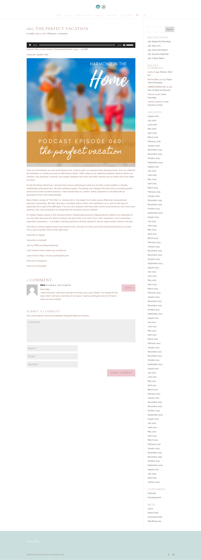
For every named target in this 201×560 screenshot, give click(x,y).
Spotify (40, 55)
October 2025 (154, 158)
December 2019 (155, 453)
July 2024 (152, 221)
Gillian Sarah (43, 555)
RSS (46, 55)
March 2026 (153, 137)
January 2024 (154, 247)
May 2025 (152, 179)
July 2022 (152, 322)
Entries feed (153, 513)
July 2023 (152, 272)
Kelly (32, 33)
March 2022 (153, 339)
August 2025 (153, 167)
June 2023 (152, 276)
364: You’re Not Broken (158, 50)
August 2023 (153, 268)
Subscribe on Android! (36, 240)
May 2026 (152, 129)
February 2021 (154, 394)
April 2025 (152, 183)
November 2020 (155, 406)
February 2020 (154, 444)
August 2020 (153, 419)
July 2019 (152, 474)
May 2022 (152, 331)
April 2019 (152, 478)
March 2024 (153, 238)
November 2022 (155, 305)
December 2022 (155, 301)
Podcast (112, 15)
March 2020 (153, 440)
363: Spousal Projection (158, 54)
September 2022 (155, 314)
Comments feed (155, 517)
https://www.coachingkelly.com (54, 256)
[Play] (30, 45)
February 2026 (154, 141)
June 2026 (152, 125)
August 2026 (153, 116)
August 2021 (153, 368)
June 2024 (152, 225)
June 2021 (152, 377)
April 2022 (152, 335)
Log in (150, 509)
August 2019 (153, 469)
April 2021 (152, 385)
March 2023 (153, 289)
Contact (99, 15)
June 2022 (152, 326)
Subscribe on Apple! (36, 235)
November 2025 (155, 154)
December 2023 (155, 251)
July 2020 (152, 423)
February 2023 (154, 293)
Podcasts (52, 33)
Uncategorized (154, 497)
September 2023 (155, 263)
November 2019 (155, 457)
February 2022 (154, 343)
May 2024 (152, 230)
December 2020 (155, 402)
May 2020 (152, 432)
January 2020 (154, 448)
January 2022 (153, 347)
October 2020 (154, 411)
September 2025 (155, 162)
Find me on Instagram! (37, 261)
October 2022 (154, 310)
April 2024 (152, 234)
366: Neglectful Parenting (159, 41)
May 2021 (152, 381)
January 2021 (153, 398)
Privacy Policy (33, 541)
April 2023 (152, 284)
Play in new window (44, 49)
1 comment (62, 33)
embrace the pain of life (70, 218)
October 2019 (154, 461)
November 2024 (155, 204)
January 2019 (153, 482)
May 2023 (152, 280)
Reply (128, 288)
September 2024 (155, 213)
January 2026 (154, 146)
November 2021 (155, 356)
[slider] (130, 44)
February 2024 (154, 242)
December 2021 (155, 352)
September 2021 (155, 364)
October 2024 (154, 209)
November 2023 (155, 255)
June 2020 (152, 427)
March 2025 (153, 188)
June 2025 (152, 175)
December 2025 (155, 150)
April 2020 (152, 436)
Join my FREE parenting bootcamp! (42, 245)
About (68, 15)
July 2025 (152, 171)
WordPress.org (154, 521)
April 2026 (152, 133)
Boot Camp (127, 15)
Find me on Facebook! (36, 266)
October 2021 (153, 360)
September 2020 (155, 415)
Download (59, 49)
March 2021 (153, 389)
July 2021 (152, 373)
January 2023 (154, 297)
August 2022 (153, 318)
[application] (81, 45)
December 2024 (155, 200)
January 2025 (154, 196)
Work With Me (83, 15)
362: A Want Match (156, 58)
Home (59, 15)
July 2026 (152, 120)
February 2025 (154, 192)
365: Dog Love (154, 46)
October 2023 (154, 259)
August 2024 (153, 217)
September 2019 (155, 465)
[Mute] (124, 45)
